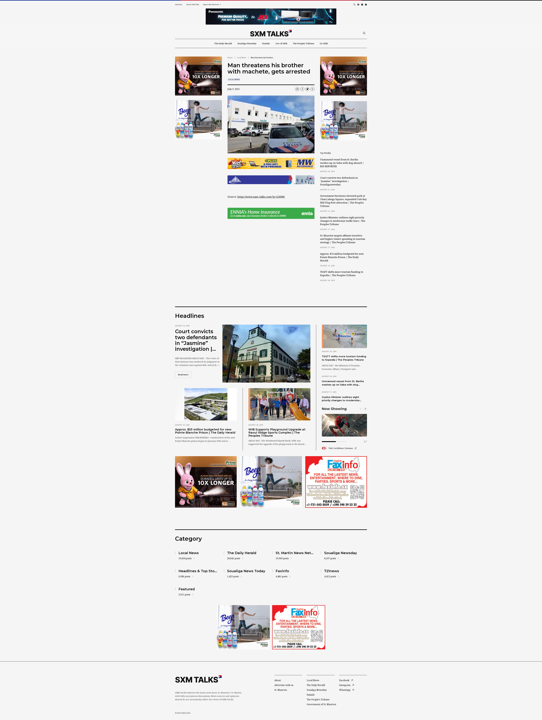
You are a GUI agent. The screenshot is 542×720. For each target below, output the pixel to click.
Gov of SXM (281, 43)
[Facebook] (358, 5)
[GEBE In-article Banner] (271, 179)
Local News (241, 57)
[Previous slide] (360, 409)
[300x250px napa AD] (336, 482)
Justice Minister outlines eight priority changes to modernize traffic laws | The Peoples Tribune (342, 221)
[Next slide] (365, 409)
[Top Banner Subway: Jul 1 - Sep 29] (271, 16)
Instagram (344, 685)
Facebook (344, 680)
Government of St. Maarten (321, 704)
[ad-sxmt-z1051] (198, 119)
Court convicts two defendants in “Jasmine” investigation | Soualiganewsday (339, 181)
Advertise (178, 4)
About (277, 680)
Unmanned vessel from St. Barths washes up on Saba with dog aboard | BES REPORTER (342, 163)
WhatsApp (344, 689)
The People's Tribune (318, 699)
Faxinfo (266, 43)
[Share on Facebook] (302, 89)
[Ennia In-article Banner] (271, 213)
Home (230, 57)
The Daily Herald (223, 43)
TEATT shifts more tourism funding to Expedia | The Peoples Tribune (341, 273)
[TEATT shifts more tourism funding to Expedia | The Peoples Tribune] (344, 336)
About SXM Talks (192, 4)
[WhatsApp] (366, 5)
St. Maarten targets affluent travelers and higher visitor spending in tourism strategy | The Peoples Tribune (342, 239)
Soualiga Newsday (247, 43)
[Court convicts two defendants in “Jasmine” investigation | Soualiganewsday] (266, 354)
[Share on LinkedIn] (312, 89)
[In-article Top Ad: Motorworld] (271, 163)
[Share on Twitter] (307, 89)
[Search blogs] (354, 4)
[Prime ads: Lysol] (198, 76)
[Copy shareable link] (297, 89)
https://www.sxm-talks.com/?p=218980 (261, 196)
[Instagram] (362, 5)
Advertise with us (283, 685)
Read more (185, 374)
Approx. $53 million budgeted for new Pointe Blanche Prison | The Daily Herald (342, 257)
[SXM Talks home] (271, 33)
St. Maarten (280, 689)
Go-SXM (324, 43)
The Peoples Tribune (303, 43)
